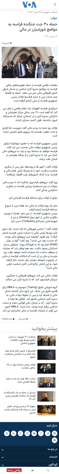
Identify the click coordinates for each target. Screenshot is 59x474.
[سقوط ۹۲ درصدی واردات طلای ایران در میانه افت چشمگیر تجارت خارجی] (46, 410)
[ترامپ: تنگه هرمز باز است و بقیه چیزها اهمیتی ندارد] (46, 382)
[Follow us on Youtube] (34, 433)
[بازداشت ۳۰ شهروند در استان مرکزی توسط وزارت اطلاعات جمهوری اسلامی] (46, 341)
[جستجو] (48, 470)
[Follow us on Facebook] (54, 433)
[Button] (7, 43)
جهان (54, 18)
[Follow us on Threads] (20, 433)
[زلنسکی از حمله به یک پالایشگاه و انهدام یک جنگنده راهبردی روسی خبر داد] (46, 396)
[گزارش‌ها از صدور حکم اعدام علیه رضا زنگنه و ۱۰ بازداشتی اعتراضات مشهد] (46, 354)
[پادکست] (6, 433)
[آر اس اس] (13, 433)
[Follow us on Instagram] (27, 433)
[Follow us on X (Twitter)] (41, 433)
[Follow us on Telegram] (47, 433)
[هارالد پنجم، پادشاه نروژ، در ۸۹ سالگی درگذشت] (46, 368)
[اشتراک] (54, 440)
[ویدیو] (32, 470)
